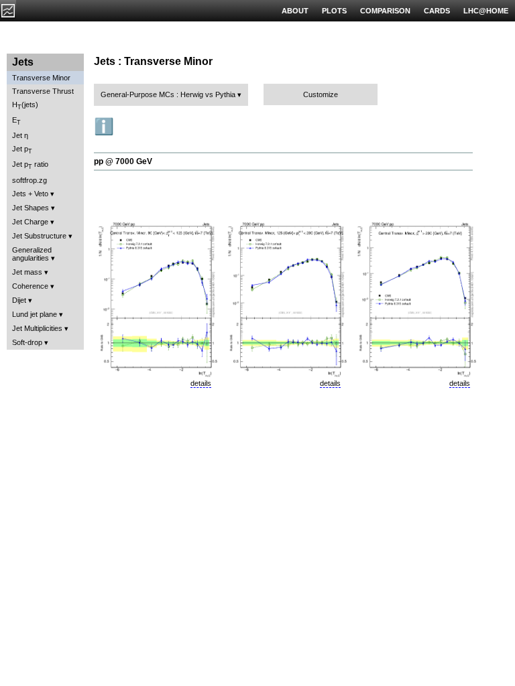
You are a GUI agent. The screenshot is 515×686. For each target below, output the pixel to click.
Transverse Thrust (43, 91)
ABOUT (295, 11)
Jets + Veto (30, 194)
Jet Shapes (30, 208)
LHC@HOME (485, 11)
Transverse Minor (41, 78)
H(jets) (25, 105)
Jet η (20, 135)
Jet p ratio (30, 165)
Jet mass (27, 272)
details (200, 383)
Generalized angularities (32, 254)
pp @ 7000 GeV (123, 161)
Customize (320, 94)
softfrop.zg (29, 180)
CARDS (437, 11)
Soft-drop (27, 342)
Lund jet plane (34, 314)
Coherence (30, 286)
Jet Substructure (39, 236)
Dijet (19, 300)
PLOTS (334, 11)
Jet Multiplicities (37, 328)
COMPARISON (385, 11)
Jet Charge (30, 222)
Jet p (22, 150)
